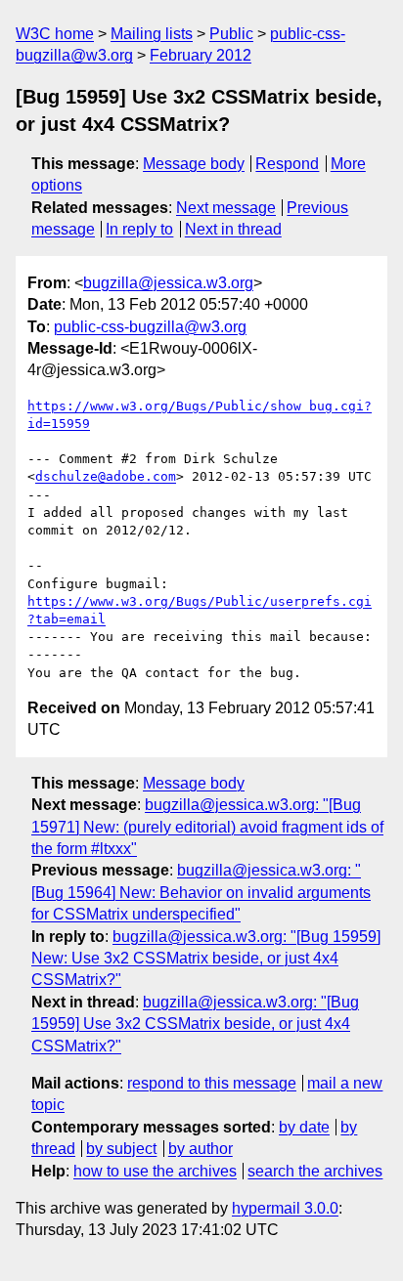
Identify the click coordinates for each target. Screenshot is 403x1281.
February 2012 (200, 55)
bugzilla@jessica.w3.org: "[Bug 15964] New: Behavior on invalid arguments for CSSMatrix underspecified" (201, 892)
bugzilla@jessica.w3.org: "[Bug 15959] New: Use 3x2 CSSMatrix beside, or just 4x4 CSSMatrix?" (206, 958)
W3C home (55, 33)
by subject (121, 1148)
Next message (226, 207)
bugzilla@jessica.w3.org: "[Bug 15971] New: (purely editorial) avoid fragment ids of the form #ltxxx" (207, 826)
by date (304, 1127)
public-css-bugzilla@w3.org (150, 327)
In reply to (139, 229)
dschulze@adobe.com (105, 476)
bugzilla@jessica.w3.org (168, 283)
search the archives (314, 1171)
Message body (194, 163)
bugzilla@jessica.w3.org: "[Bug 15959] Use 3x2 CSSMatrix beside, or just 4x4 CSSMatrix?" (195, 1024)
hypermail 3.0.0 (285, 1208)
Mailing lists (152, 33)
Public (231, 33)
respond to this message (211, 1083)
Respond (287, 163)
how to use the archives (155, 1171)
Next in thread (233, 229)
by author (200, 1148)
